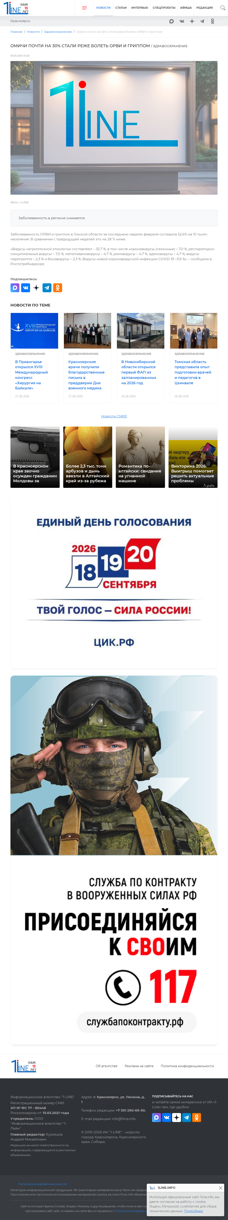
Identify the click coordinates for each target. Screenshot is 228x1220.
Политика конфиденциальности (187, 1066)
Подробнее (193, 1211)
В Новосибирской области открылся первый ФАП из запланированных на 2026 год (138, 372)
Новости (103, 7)
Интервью (139, 7)
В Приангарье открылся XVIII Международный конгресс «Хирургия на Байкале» (31, 375)
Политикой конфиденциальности (138, 1211)
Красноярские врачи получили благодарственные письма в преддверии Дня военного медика (86, 375)
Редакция (204, 7)
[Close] (220, 1187)
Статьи (121, 7)
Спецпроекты (164, 7)
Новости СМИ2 (114, 416)
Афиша (186, 7)
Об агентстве (107, 1066)
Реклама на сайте (139, 1066)
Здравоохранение (30, 354)
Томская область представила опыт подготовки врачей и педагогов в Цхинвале (193, 372)
